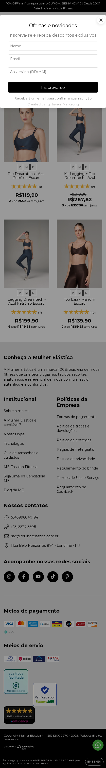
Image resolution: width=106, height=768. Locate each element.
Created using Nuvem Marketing (53, 104)
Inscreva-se (53, 87)
